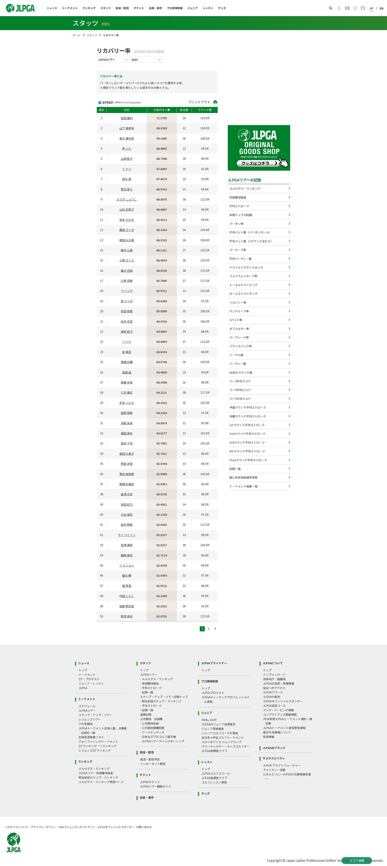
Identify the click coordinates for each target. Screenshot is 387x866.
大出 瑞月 (127, 514)
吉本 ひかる (126, 220)
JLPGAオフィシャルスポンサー (283, 701)
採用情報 (268, 737)
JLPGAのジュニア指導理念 (218, 724)
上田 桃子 (127, 159)
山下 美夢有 (126, 128)
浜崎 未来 (127, 423)
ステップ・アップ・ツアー (95, 715)
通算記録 (145, 714)
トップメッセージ (274, 675)
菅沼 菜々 (127, 189)
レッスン (208, 8)
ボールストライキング (243, 294)
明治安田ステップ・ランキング (98, 777)
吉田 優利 (127, 118)
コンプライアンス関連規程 (280, 714)
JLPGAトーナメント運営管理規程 (284, 728)
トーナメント (70, 8)
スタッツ (105, 8)
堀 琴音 (126, 586)
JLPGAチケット (150, 782)
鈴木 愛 (126, 179)
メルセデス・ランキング (244, 188)
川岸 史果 (127, 281)
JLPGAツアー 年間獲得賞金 (96, 773)
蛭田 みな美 (126, 240)
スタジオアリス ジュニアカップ (221, 742)
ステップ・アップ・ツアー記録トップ (164, 697)
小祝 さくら (126, 260)
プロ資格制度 (175, 8)
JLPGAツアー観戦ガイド (155, 786)
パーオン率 (236, 224)
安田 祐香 (127, 311)
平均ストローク (239, 206)
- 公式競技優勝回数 (152, 728)
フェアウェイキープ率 (243, 276)
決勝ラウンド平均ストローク (247, 416)
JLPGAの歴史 (271, 697)
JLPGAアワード (273, 692)
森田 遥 (126, 372)
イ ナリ (126, 169)
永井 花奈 (127, 321)
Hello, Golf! (209, 720)
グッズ (222, 8)
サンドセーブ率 (239, 311)
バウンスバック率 (240, 346)
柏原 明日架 (126, 606)
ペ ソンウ (127, 291)
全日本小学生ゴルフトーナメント (223, 737)
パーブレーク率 (239, 337)
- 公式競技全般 (149, 723)
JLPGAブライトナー (214, 662)
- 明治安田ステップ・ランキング (160, 701)
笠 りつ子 (127, 301)
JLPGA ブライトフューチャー (282, 765)
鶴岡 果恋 (127, 555)
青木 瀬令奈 (126, 138)
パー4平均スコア (240, 390)
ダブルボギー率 (239, 329)
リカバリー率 (237, 302)
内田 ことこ (126, 596)
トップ (83, 670)
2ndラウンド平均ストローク (247, 434)
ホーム (77, 35)
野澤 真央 (127, 616)
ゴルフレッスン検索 (214, 782)
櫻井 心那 (127, 250)
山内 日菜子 (126, 209)
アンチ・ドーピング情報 (278, 710)
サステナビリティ (274, 758)
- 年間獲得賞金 (149, 683)
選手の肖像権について (277, 732)
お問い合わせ (144, 827)
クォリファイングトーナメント (98, 741)
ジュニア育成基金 (213, 729)
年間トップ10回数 (240, 215)
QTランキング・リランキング (98, 746)
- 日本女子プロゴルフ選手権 (158, 737)
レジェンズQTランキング (95, 750)
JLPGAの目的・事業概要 (278, 683)
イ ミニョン (126, 565)
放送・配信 (122, 8)
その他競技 (86, 724)
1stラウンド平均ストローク (247, 425)
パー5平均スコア (240, 399)
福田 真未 (127, 433)
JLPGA (83, 688)
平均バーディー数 (240, 259)
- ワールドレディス (152, 732)
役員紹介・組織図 (274, 679)
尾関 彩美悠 (126, 484)
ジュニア (192, 8)
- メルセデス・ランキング (156, 679)
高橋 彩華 (127, 362)
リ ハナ (126, 342)
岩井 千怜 (127, 443)
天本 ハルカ (126, 403)
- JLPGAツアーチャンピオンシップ (162, 741)
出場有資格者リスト (91, 737)
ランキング (89, 8)
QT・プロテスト (89, 679)
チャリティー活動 (274, 770)
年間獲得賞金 (237, 197)
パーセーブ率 (237, 250)
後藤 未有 (127, 382)
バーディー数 (237, 364)
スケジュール (87, 706)
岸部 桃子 (127, 331)
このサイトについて (16, 827)
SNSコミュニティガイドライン (77, 827)
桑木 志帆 (127, 271)
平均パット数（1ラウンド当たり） (251, 241)
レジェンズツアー (90, 719)
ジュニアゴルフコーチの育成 (220, 733)
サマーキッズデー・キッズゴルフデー (226, 746)
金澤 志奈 (127, 494)
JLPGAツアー (87, 710)
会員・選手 (155, 8)
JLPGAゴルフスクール (216, 773)
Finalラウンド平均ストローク (248, 460)
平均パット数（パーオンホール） (250, 232)
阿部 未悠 (127, 464)
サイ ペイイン (126, 535)
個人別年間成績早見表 (243, 477)
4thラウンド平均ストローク (247, 451)
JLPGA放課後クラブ (214, 751)
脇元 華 (126, 575)
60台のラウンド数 (240, 372)
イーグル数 (236, 355)
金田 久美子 (126, 454)
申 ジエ (126, 148)
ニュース (52, 8)
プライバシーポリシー (43, 827)
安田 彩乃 (127, 504)
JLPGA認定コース (274, 706)
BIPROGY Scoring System (128, 102)
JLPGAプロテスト (213, 693)
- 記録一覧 (146, 692)
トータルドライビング (243, 285)
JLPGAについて (273, 662)
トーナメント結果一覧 (243, 486)
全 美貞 (126, 352)
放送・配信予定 (150, 759)
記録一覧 (235, 469)
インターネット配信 (152, 764)
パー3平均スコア (240, 381)
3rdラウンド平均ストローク (247, 442)
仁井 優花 (127, 392)
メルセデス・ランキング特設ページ (101, 782)
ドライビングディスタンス (246, 267)
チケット (139, 8)
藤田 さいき (126, 230)
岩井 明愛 (127, 525)
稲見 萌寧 (127, 413)
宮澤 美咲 (127, 545)
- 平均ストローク (151, 688)
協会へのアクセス (274, 688)
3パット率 (235, 320)
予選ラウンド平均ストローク (247, 407)
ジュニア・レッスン (91, 683)
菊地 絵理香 (126, 474)
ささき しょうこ (127, 199)
